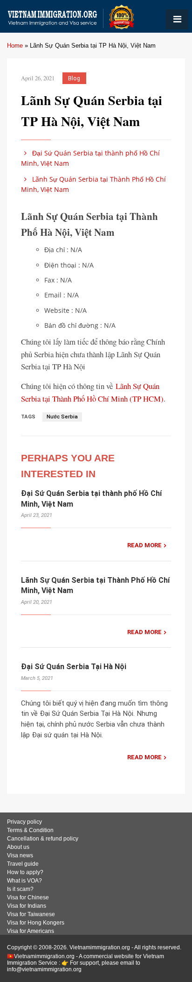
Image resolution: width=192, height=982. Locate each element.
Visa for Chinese (28, 897)
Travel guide (23, 864)
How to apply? (25, 872)
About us (18, 847)
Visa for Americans (30, 931)
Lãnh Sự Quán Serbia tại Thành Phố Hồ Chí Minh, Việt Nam (93, 184)
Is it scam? (20, 889)
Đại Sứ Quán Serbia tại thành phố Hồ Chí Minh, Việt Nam (90, 158)
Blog (74, 78)
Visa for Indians (26, 906)
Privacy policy (24, 822)
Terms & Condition (30, 830)
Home (15, 45)
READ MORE (144, 545)
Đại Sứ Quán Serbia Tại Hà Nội (73, 666)
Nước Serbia (62, 417)
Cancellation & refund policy (42, 838)
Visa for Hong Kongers (35, 922)
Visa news (20, 855)
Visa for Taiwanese (31, 914)
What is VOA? (24, 880)
